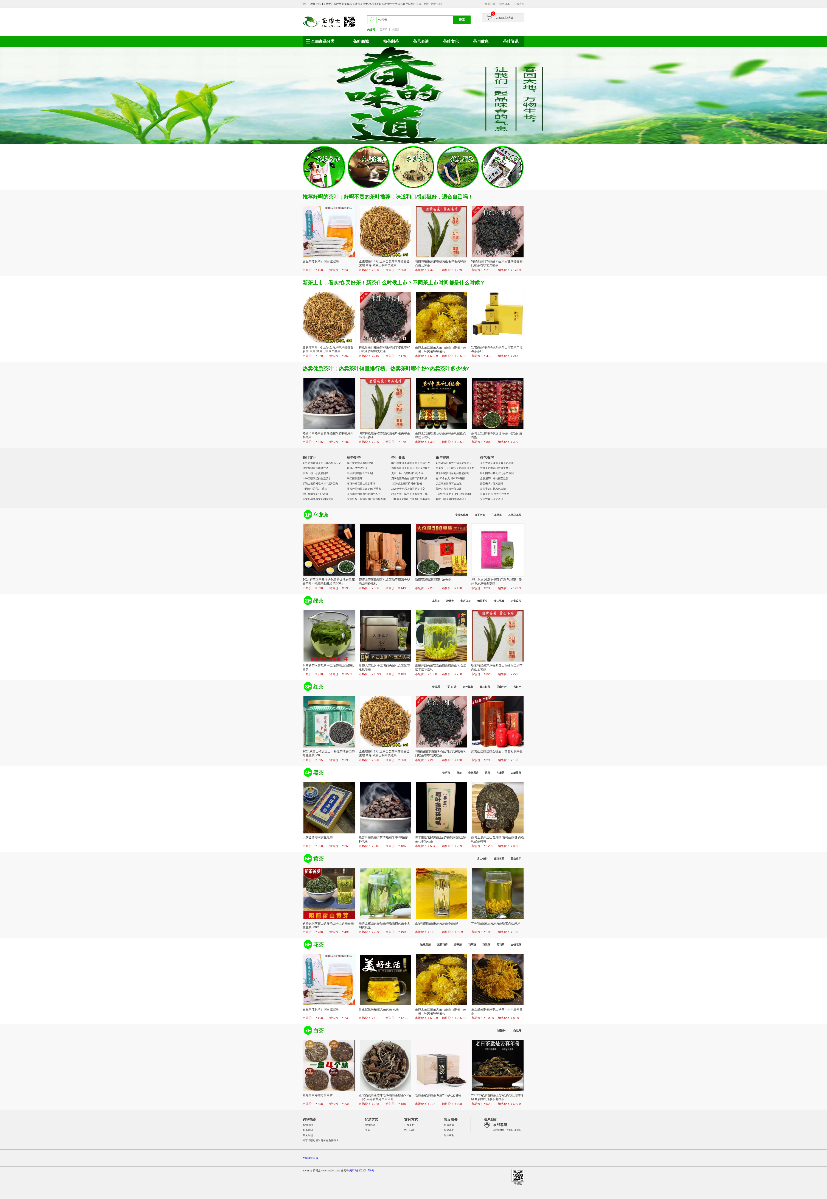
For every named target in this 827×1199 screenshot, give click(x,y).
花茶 (318, 944)
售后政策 (449, 1124)
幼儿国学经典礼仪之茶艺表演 (497, 473)
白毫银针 (502, 1030)
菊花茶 (500, 944)
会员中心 (490, 3)
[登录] (426, 3)
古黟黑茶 (516, 772)
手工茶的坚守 (354, 478)
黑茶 (318, 772)
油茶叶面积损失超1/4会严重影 (364, 488)
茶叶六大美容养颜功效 (449, 488)
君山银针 (482, 858)
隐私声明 (449, 1135)
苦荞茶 (458, 944)
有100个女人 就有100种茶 (450, 478)
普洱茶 (383, 29)
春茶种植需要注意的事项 (361, 483)
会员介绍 (308, 1130)
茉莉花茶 (442, 944)
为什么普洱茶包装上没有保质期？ (410, 468)
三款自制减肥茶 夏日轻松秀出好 (454, 493)
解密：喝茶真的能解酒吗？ (451, 499)
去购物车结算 (504, 18)
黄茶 (318, 858)
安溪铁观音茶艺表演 (491, 499)
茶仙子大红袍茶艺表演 (493, 488)
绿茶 (318, 601)
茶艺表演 (421, 41)
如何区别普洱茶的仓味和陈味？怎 (322, 462)
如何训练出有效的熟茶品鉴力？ (454, 462)
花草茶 (472, 944)
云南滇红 (468, 686)
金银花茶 (516, 944)
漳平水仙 (480, 514)
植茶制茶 (391, 41)
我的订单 (504, 3)
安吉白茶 (465, 600)
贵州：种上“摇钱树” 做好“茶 (407, 473)
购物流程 (308, 1124)
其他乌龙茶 (514, 514)
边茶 (487, 772)
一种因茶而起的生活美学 (317, 478)
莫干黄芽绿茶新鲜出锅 (360, 462)
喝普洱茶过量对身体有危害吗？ (321, 1140)
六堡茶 (500, 772)
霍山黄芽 (516, 858)
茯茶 (459, 772)
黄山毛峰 (499, 600)
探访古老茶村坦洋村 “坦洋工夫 (320, 483)
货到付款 (370, 1124)
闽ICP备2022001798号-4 (362, 1170)
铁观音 (396, 29)
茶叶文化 (451, 41)
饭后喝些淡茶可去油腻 (449, 483)
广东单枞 (496, 514)
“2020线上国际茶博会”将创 (406, 483)
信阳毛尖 (482, 600)
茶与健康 (481, 41)
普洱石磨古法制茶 (357, 468)
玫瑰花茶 (425, 944)
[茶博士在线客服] (487, 1127)
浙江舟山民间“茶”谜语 (315, 493)
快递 (367, 1130)
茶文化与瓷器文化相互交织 (318, 499)
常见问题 (308, 1135)
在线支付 (409, 1124)
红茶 (318, 687)
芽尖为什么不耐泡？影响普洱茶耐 (455, 468)
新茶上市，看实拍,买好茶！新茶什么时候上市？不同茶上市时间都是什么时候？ (394, 282)
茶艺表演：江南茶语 (491, 483)
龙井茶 (436, 600)
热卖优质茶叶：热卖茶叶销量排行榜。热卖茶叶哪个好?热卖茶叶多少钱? (386, 368)
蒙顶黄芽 (499, 858)
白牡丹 (517, 1030)
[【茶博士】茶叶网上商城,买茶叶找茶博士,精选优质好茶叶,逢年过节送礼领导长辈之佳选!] (330, 21)
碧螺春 (450, 600)
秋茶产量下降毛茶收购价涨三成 (409, 493)
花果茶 (486, 944)
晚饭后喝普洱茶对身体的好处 (452, 473)
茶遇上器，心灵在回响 (315, 473)
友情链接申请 (310, 1158)
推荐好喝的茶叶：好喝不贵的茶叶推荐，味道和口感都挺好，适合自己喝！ (388, 196)
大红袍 (517, 686)
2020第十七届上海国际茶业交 (408, 488)
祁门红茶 (451, 686)
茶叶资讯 (511, 41)
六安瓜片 (516, 600)
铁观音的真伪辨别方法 (315, 468)
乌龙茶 (321, 515)
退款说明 (449, 1130)
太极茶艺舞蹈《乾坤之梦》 (495, 468)
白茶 (318, 1030)
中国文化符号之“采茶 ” (316, 488)
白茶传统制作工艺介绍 (360, 473)
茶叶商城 (361, 41)
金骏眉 (436, 686)
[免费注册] (435, 3)
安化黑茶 (473, 772)
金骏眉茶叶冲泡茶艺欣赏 (494, 478)
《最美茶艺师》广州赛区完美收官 (410, 499)
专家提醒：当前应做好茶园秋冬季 (366, 499)
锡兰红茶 (485, 686)
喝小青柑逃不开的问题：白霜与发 (410, 462)
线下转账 (409, 1130)
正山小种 (502, 686)
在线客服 (519, 3)
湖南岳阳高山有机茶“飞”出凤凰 (409, 478)
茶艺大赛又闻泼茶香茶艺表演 (497, 462)
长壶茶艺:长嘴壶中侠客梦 (494, 493)
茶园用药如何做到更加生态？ (364, 493)
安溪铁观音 (461, 514)
